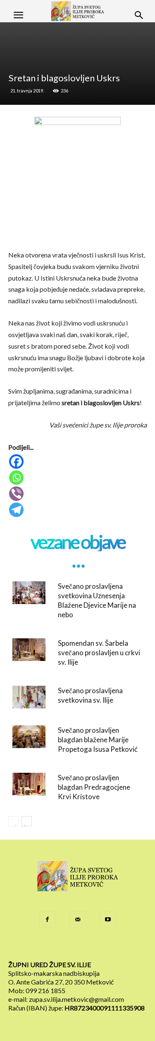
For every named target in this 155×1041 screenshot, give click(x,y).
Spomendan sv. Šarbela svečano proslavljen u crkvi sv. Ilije (99, 652)
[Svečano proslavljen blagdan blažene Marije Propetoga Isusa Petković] (29, 736)
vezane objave (78, 542)
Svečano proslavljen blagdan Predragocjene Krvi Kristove (94, 787)
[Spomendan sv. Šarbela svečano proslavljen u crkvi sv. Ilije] (29, 649)
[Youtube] (107, 919)
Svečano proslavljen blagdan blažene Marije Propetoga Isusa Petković (98, 739)
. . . (77, 560)
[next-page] (26, 821)
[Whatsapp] (78, 477)
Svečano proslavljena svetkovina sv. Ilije (90, 695)
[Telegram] (78, 510)
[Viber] (78, 493)
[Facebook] (78, 461)
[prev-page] (13, 821)
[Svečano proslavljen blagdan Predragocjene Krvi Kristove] (29, 784)
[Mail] (77, 919)
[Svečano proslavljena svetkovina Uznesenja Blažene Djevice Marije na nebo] (29, 592)
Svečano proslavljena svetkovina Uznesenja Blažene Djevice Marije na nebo (97, 600)
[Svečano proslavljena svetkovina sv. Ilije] (29, 697)
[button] (18, 15)
